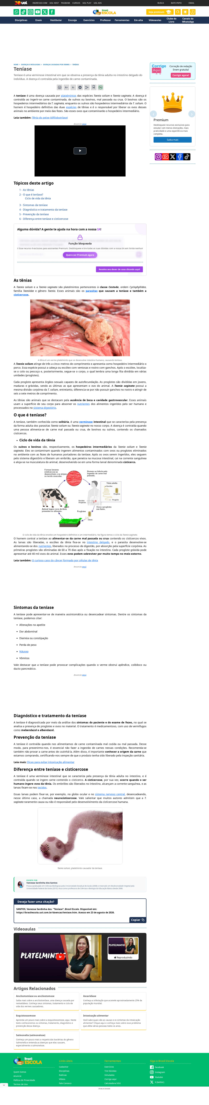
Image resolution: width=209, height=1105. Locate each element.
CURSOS (76, 3)
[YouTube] (165, 156)
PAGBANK (65, 3)
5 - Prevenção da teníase (34, 214)
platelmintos (68, 95)
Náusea (23, 651)
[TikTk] (186, 156)
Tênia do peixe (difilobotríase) (50, 117)
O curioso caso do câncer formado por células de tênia (65, 560)
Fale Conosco (65, 1083)
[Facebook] (179, 156)
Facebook (159, 1067)
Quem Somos (20, 1072)
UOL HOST (54, 3)
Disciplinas (64, 1071)
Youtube (159, 1077)
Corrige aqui (110, 1079)
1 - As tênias (26, 190)
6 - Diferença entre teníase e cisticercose (43, 218)
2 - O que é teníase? (31, 194)
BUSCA (161, 3)
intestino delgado (98, 542)
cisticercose (21, 294)
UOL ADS (98, 3)
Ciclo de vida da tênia (38, 198)
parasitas (92, 291)
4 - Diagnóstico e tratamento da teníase (43, 209)
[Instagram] (30, 12)
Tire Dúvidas (110, 1071)
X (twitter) (159, 1082)
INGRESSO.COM (40, 3)
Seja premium (156, 11)
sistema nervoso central (110, 794)
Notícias (63, 1075)
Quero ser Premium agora (80, 255)
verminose (86, 421)
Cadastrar (63, 1066)
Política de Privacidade (24, 1080)
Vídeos (62, 1079)
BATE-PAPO (176, 3)
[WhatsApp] (16, 12)
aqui (84, 124)
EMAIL (191, 3)
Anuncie (17, 1076)
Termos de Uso (21, 1084)
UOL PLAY (86, 3)
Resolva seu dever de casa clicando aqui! (119, 269)
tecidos (42, 787)
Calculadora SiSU (112, 1083)
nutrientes (83, 404)
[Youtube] (38, 12)
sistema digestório (44, 407)
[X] (45, 12)
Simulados (109, 1075)
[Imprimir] (59, 87)
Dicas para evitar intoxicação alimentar (50, 762)
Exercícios (109, 1066)
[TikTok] (23, 12)
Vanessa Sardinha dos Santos (41, 882)
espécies (71, 107)
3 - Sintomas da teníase (33, 205)
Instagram (160, 1072)
